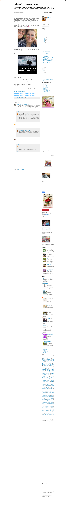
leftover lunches (45, 395)
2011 (43, 73)
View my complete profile (49, 18)
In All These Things (45, 89)
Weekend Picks (49, 405)
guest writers (46, 407)
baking (50, 361)
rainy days (43, 403)
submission (47, 403)
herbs (50, 387)
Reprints (43, 383)
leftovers (49, 395)
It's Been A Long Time (49, 258)
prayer (47, 392)
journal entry (45, 389)
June (44, 42)
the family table (44, 385)
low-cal (52, 395)
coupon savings (52, 391)
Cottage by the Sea (45, 283)
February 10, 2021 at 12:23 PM (28, 130)
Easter (44, 376)
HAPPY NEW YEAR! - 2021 (46, 62)
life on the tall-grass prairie (46, 381)
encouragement (48, 383)
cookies (43, 387)
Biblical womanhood (51, 364)
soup (52, 381)
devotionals (49, 402)
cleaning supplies (47, 391)
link (43, 414)
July (44, 41)
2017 (43, 67)
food (50, 355)
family (49, 358)
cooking (45, 362)
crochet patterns (45, 402)
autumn (51, 366)
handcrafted (44, 380)
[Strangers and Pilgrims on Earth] (48, 207)
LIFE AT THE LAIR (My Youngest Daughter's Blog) (47, 91)
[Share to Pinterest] (28, 97)
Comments (44, 151)
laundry (53, 394)
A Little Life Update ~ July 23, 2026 (47, 278)
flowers (51, 365)
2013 (43, 71)
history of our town (49, 413)
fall (53, 361)
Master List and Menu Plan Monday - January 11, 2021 (48, 56)
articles (52, 374)
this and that (45, 358)
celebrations (50, 377)
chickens (43, 391)
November (45, 37)
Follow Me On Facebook (46, 85)
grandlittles (47, 373)
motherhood (51, 398)
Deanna (18, 138)
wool (42, 416)
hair (45, 413)
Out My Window (45, 297)
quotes (52, 402)
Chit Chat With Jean (45, 84)
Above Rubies (44, 352)
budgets (43, 368)
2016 (43, 68)
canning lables (47, 411)
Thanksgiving (44, 363)
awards (53, 405)
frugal (42, 372)
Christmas (46, 366)
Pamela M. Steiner (19, 104)
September (45, 39)
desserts (48, 385)
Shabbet (47, 410)
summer (51, 368)
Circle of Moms (51, 409)
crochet (48, 376)
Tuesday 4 (44, 290)
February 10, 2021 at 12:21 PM (28, 113)
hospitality (53, 413)
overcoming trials (44, 399)
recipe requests (49, 399)
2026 (43, 29)
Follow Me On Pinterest (46, 86)
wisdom (21, 98)
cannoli (43, 406)
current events (51, 406)
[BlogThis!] (26, 97)
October (45, 38)
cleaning (52, 388)
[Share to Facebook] (27, 97)
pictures (52, 384)
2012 (43, 72)
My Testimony (18, 98)
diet (43, 394)
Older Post (38, 168)
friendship (48, 384)
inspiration (50, 394)
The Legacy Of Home (45, 351)
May (44, 43)
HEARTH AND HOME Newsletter (47, 367)
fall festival (43, 407)
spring (47, 361)
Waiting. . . (48, 311)
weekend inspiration (51, 403)
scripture (50, 362)
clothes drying (47, 406)
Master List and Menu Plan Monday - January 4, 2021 (48, 61)
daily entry (48, 370)
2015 (43, 69)
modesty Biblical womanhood (48, 414)
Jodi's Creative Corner (46, 333)
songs (52, 399)
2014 (43, 70)
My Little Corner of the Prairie (47, 341)
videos (51, 376)
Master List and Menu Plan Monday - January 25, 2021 (48, 51)
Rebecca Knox (21, 113)
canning (48, 388)
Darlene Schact (51, 400)
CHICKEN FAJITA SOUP (50, 264)
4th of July (52, 380)
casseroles (51, 411)
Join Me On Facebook (45, 349)
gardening (46, 387)
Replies (18, 111)
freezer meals (46, 394)
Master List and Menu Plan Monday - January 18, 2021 (48, 53)
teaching (47, 400)
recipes (43, 355)
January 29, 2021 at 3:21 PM (25, 104)
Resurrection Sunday (45, 377)
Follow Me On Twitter (45, 87)
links (47, 368)
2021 (43, 35)
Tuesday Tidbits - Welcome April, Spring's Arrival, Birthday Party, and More (50, 270)
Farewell (44, 329)
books (43, 366)
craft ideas (43, 378)
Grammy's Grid (44, 88)
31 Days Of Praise (48, 372)
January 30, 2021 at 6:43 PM (22, 138)
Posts (44, 24)
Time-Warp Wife (44, 405)
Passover (43, 410)
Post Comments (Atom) (21, 169)
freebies (43, 398)
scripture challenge (51, 392)
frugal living (49, 363)
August (44, 40)
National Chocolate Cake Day (47, 50)
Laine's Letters (44, 350)
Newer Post (16, 168)
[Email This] (25, 97)
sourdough (43, 400)
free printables (44, 392)
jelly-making (47, 398)
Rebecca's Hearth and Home (26, 4)
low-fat (50, 407)
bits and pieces (46, 365)
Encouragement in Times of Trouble (48, 59)
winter (48, 380)
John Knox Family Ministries (46, 90)
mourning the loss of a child (45, 396)
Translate (48, 214)
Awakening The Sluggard (46, 83)
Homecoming (44, 326)
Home (27, 168)
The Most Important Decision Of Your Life (48, 79)
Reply (17, 135)
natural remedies (51, 396)
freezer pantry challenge (49, 378)
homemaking (48, 371)
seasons (48, 360)
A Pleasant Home (49, 318)
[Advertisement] (48, 123)
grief (42, 389)
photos (43, 356)
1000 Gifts (48, 359)
